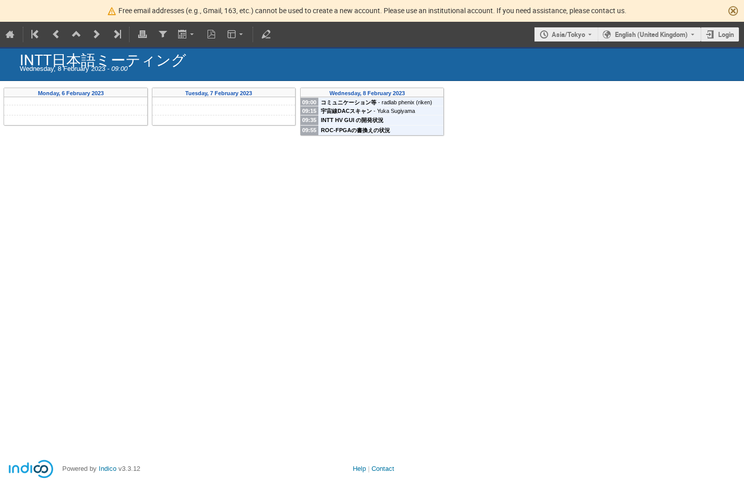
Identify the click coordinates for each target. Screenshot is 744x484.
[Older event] (56, 34)
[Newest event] (116, 34)
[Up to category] (76, 34)
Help (359, 468)
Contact (382, 468)
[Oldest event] (36, 34)
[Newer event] (97, 34)
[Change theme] (236, 34)
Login (726, 34)
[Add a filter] (162, 34)
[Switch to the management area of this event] (266, 34)
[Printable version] (142, 34)
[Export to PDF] (211, 34)
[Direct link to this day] (110, 93)
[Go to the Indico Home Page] (10, 34)
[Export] (187, 34)
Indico (107, 468)
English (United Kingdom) (651, 34)
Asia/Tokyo (568, 34)
